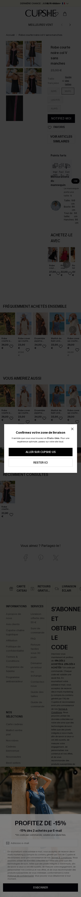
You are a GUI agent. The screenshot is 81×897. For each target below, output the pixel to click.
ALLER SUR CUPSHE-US (41, 452)
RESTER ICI (40, 463)
